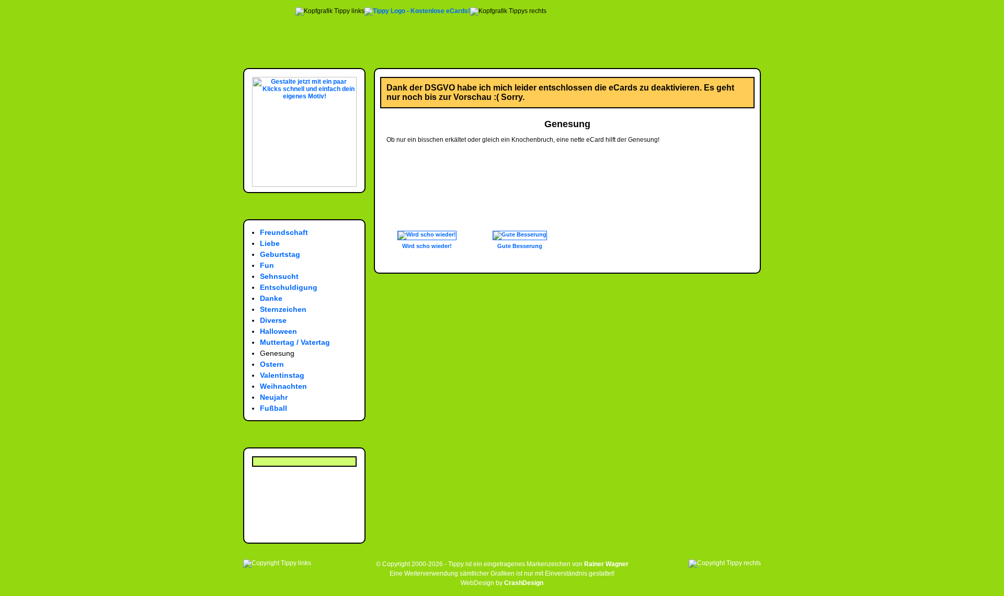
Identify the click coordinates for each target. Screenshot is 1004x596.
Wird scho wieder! (427, 246)
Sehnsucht (279, 276)
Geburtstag (280, 254)
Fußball (273, 408)
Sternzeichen (283, 309)
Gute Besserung (519, 246)
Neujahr (274, 397)
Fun (267, 265)
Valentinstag (282, 375)
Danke (271, 298)
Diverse (273, 320)
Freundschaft (284, 232)
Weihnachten (283, 386)
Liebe (270, 243)
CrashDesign (523, 583)
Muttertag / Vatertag (295, 342)
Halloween (278, 331)
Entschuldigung (288, 287)
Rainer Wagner (606, 564)
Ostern (272, 364)
